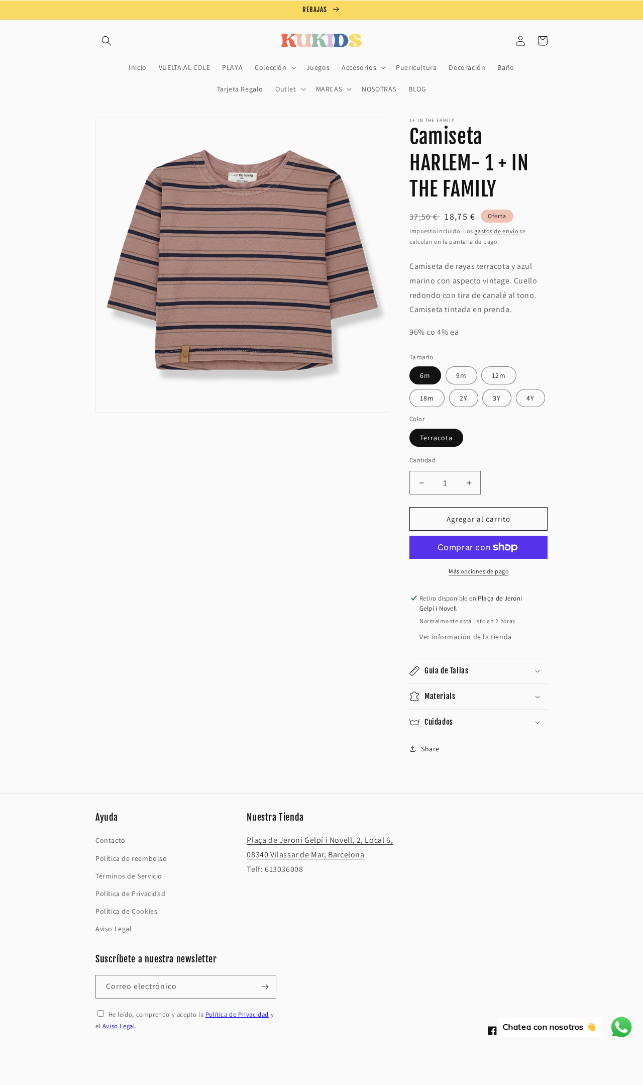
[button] (106, 41)
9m (461, 375)
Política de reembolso (131, 858)
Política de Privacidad (130, 893)
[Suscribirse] (265, 987)
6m (425, 375)
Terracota (436, 437)
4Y (530, 398)
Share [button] (430, 748)
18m (427, 398)
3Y (497, 398)
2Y (464, 398)
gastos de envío (496, 231)
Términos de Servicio (128, 875)
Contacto (110, 840)
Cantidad (422, 460)
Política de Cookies (126, 911)
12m (499, 375)
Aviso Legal (113, 928)
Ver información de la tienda (465, 636)
